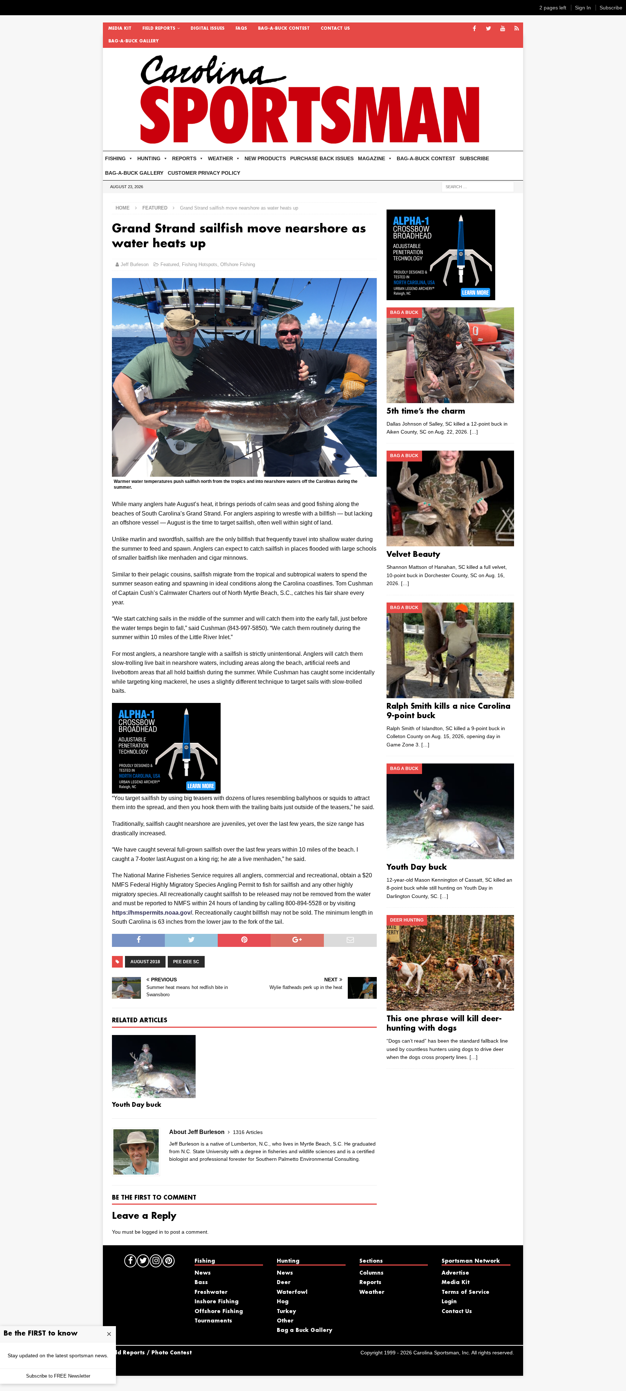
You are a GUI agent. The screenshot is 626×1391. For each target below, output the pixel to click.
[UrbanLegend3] (166, 789)
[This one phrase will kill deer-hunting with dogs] (450, 963)
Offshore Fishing (237, 264)
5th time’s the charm (426, 411)
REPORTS (184, 158)
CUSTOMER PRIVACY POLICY (204, 173)
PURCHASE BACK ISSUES (322, 158)
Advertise (455, 1273)
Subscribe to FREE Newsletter (58, 1376)
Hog (282, 1302)
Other (285, 1321)
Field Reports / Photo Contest (149, 1353)
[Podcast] (516, 28)
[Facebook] (474, 28)
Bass (201, 1283)
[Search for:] (478, 186)
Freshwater (211, 1292)
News (203, 1273)
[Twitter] (488, 28)
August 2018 (145, 961)
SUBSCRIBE (474, 158)
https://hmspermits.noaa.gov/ (152, 913)
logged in (152, 1232)
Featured (169, 264)
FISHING (115, 158)
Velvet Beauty (413, 555)
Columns (371, 1273)
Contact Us (335, 28)
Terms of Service (465, 1292)
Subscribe (611, 8)
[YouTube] (502, 28)
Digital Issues (208, 28)
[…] (474, 432)
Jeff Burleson (135, 264)
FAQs (241, 28)
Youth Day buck (136, 1105)
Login (449, 1302)
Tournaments (213, 1321)
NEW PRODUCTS (265, 158)
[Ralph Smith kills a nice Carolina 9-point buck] (450, 650)
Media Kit (120, 28)
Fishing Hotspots (199, 264)
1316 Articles (248, 1132)
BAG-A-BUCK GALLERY (133, 41)
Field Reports (158, 28)
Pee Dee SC (186, 961)
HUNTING (148, 158)
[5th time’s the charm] (450, 355)
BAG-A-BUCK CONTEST (284, 28)
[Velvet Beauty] (450, 498)
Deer (284, 1283)
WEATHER (220, 158)
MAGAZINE (371, 158)
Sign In (583, 8)
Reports (370, 1283)
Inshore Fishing (216, 1302)
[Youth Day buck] (154, 1066)
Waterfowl (292, 1292)
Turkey (286, 1312)
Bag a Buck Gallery (304, 1330)
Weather (371, 1292)
